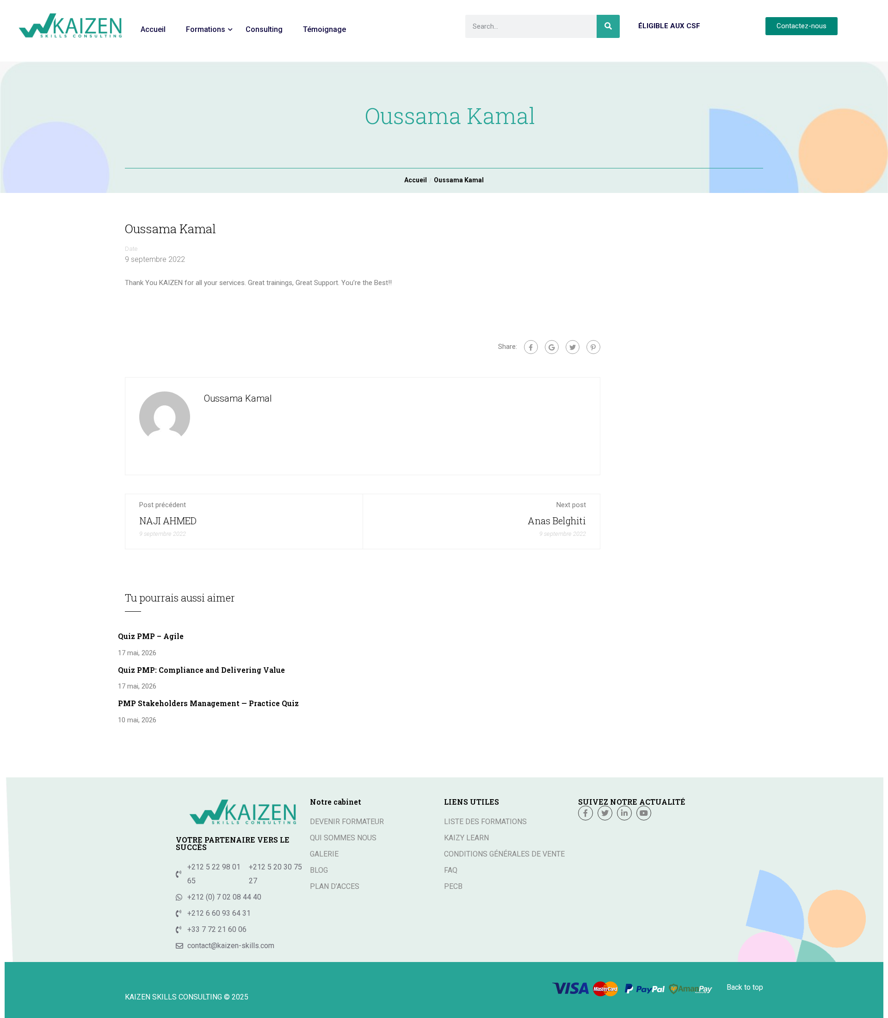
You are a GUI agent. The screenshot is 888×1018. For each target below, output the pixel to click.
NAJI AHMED (168, 521)
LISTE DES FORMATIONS (485, 821)
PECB (453, 886)
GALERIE (324, 854)
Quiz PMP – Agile (151, 636)
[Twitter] (573, 347)
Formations (205, 29)
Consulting (264, 29)
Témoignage (324, 29)
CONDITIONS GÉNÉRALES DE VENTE (504, 854)
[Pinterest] (593, 347)
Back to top (745, 987)
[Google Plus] (552, 347)
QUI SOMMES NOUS (343, 837)
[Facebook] (531, 347)
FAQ (450, 870)
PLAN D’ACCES (334, 886)
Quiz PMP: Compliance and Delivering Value (201, 670)
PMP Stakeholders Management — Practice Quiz (208, 703)
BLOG (319, 870)
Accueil (153, 29)
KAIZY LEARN (466, 837)
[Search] (608, 26)
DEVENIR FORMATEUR (347, 821)
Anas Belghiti (557, 521)
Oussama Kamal (238, 398)
